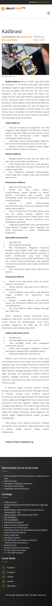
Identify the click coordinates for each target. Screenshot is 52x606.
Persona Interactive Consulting (16, 548)
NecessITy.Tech (10, 545)
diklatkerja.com (44, 2)
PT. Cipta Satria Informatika (15, 550)
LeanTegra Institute (12, 538)
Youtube (10, 581)
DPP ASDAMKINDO (11, 520)
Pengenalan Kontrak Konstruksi (16, 489)
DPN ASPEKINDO (10, 517)
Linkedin (10, 577)
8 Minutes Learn (10, 502)
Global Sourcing (10, 481)
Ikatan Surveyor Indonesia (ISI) (16, 525)
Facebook (11, 568)
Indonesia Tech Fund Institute (16, 527)
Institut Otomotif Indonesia (15, 533)
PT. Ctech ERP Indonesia (13, 553)
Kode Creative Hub (11, 535)
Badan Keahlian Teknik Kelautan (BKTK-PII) (20, 515)
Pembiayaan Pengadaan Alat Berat (18, 484)
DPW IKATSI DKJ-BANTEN (13, 522)
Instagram (11, 572)
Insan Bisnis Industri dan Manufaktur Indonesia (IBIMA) (25, 530)
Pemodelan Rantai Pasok (14, 486)
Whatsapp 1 (11, 586)
